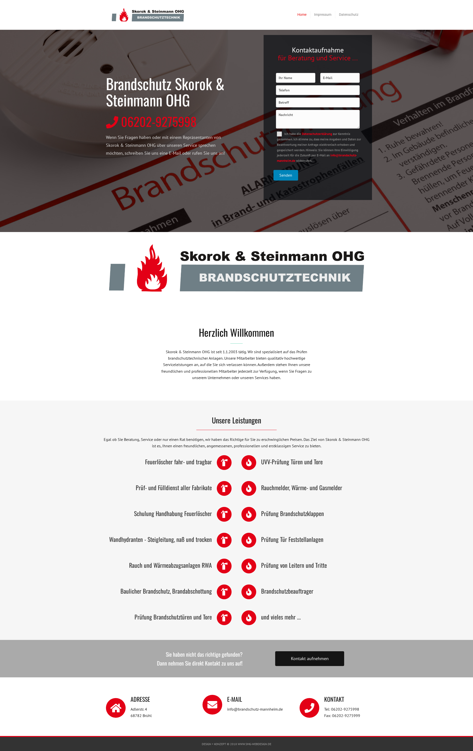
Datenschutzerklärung (317, 134)
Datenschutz (348, 15)
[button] (309, 658)
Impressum (322, 15)
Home (301, 15)
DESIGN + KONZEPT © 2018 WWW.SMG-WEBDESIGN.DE (236, 744)
